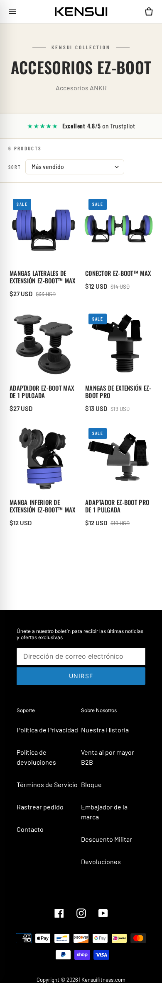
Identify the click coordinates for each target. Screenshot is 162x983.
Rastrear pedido (40, 807)
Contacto (30, 829)
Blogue (91, 784)
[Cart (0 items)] (149, 11)
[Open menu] (12, 11)
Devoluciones (101, 861)
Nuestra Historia (105, 730)
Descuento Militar (106, 839)
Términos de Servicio (47, 784)
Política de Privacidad (47, 730)
